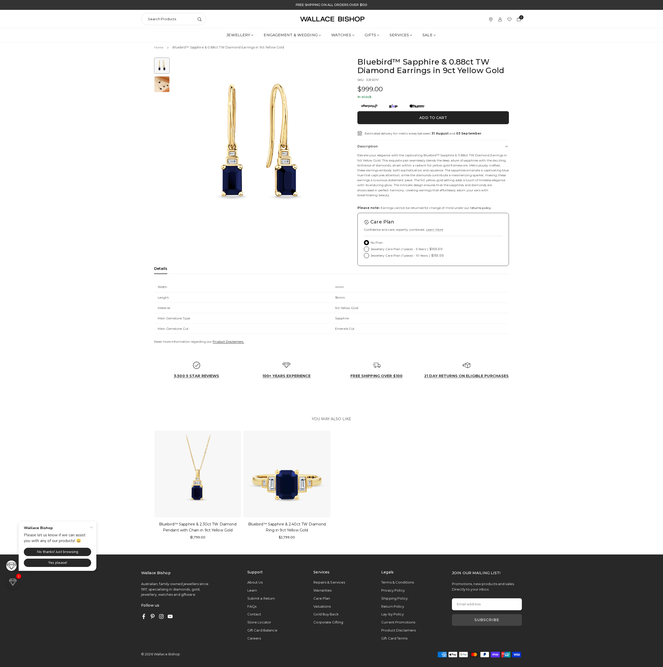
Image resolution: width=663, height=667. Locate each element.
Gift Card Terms (394, 638)
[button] (333, 144)
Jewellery (238, 35)
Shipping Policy (394, 598)
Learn (252, 590)
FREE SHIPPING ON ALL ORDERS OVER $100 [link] (331, 5)
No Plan (377, 242)
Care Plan (321, 598)
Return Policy (392, 606)
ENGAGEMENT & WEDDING (291, 35)
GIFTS (370, 35)
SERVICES (399, 35)
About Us (255, 582)
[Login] (500, 19)
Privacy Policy (393, 590)
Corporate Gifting (328, 622)
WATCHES (341, 35)
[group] (259, 144)
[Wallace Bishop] (332, 18)
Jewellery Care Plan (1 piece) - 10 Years (407, 255)
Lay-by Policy (392, 614)
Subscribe (486, 619)
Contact (254, 614)
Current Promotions (398, 622)
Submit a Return (261, 598)
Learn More (434, 229)
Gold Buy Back (326, 614)
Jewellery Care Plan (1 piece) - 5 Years (407, 249)
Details (160, 268)
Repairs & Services (329, 582)
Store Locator (259, 622)
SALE (427, 35)
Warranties (322, 590)
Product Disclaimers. (228, 341)
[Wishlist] (509, 19)
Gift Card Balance (262, 630)
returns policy (480, 208)
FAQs (251, 606)
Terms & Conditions (397, 582)
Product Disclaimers (398, 630)
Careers (254, 638)
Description (367, 146)
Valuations (322, 606)
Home (158, 47)
